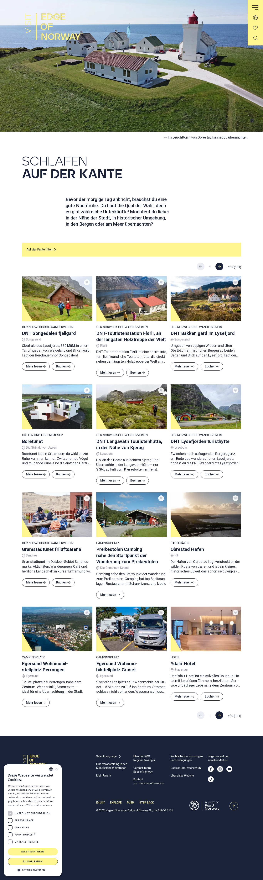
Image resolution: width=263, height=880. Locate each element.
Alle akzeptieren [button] (32, 851)
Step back (146, 802)
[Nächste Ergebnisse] (219, 266)
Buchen (61, 366)
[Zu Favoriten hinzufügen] (87, 282)
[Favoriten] (255, 28)
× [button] (56, 769)
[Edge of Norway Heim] (55, 30)
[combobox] (51, 769)
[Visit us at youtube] (229, 769)
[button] (33, 870)
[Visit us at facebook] (211, 769)
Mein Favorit (103, 775)
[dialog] (33, 820)
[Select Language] (255, 18)
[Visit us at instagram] (220, 769)
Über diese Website (182, 775)
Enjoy (100, 802)
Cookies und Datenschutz (186, 767)
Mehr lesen (34, 366)
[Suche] (255, 38)
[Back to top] (233, 806)
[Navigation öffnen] (255, 8)
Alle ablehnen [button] (33, 861)
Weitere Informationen (39, 805)
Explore (116, 802)
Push (130, 802)
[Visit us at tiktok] (211, 779)
